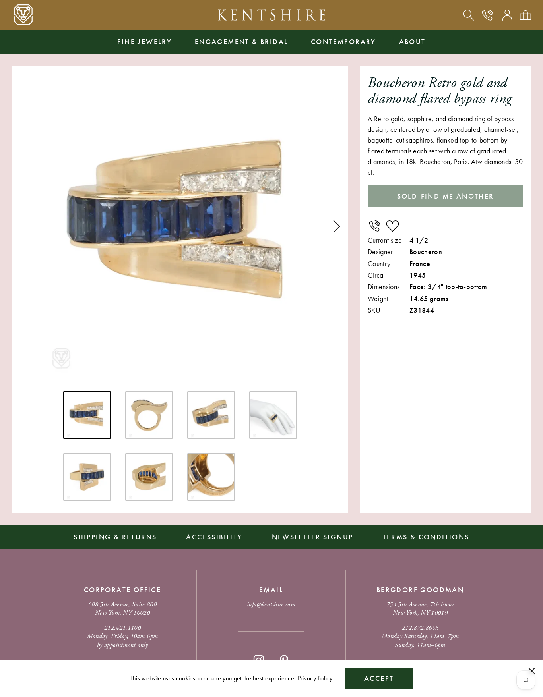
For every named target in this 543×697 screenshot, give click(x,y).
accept (379, 678)
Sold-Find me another (445, 196)
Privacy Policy (315, 678)
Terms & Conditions (426, 536)
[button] (334, 226)
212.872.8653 (420, 628)
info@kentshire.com (271, 604)
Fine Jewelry (144, 41)
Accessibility (214, 536)
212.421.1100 (122, 628)
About (412, 41)
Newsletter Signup (312, 536)
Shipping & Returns (115, 536)
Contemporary (343, 41)
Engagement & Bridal (241, 41)
